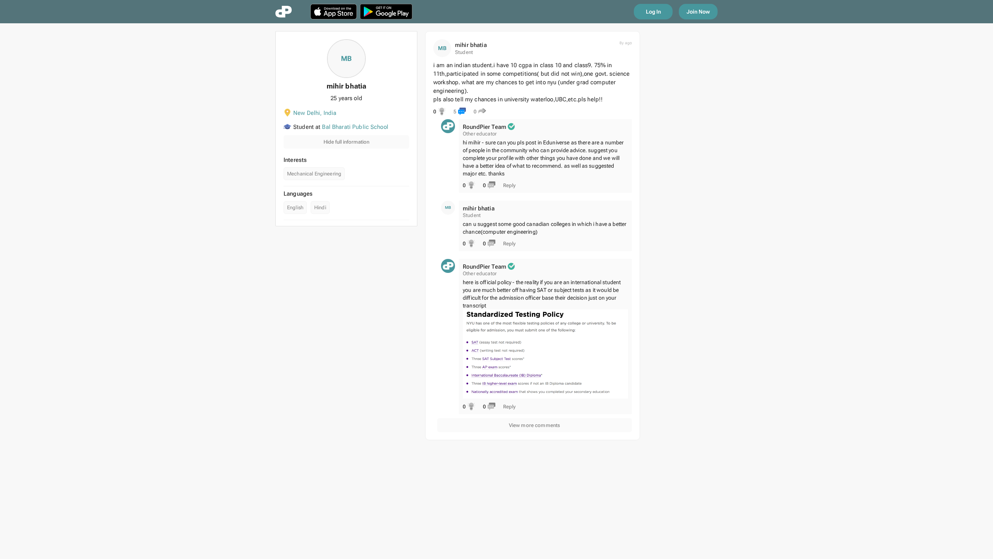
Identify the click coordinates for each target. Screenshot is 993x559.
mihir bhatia (471, 45)
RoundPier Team (484, 126)
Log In (653, 12)
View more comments (534, 425)
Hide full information (346, 142)
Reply (509, 185)
